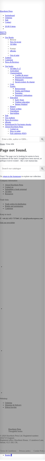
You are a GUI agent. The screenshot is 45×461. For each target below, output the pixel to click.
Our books (9, 66)
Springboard (10, 15)
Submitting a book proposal (16, 189)
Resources (9, 194)
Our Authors (10, 118)
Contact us (14, 129)
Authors (8, 58)
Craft (12, 84)
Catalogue (9, 60)
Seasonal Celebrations (23, 95)
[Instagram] (24, 351)
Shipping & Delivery (13, 405)
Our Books (9, 37)
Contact (8, 22)
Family (12, 86)
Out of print (14, 55)
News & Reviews (12, 62)
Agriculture (14, 71)
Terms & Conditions (8, 451)
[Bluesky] (24, 267)
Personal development (23, 77)
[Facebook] (24, 309)
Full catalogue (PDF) (18, 133)
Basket (8, 455)
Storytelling (14, 113)
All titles (13, 44)
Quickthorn (14, 111)
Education (14, 98)
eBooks (13, 51)
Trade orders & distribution (15, 204)
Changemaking (16, 73)
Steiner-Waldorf (21, 104)
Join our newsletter (7, 223)
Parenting (18, 93)
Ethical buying (10, 407)
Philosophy (19, 80)
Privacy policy (25, 451)
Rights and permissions (14, 206)
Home (2, 144)
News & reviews (11, 120)
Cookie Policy (39, 451)
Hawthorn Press (6, 11)
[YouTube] (24, 393)
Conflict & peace (21, 75)
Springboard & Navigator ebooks (18, 124)
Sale (6, 20)
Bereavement (20, 89)
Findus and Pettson (22, 91)
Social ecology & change (25, 82)
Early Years (19, 100)
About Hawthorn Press (14, 127)
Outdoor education (22, 102)
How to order (15, 131)
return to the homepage (12, 176)
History (13, 106)
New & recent (15, 42)
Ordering (8, 18)
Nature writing (15, 109)
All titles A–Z (15, 68)
